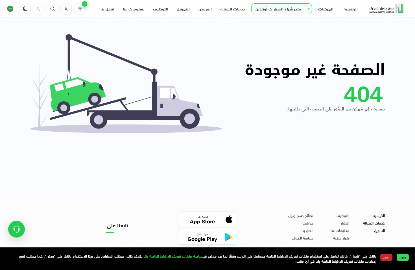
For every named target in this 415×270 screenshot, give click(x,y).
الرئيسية (351, 8)
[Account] (66, 8)
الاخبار (345, 223)
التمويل (183, 8)
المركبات (325, 8)
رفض (386, 257)
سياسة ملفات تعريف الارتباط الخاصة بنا (174, 256)
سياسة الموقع (302, 238)
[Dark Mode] (24, 8)
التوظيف (160, 8)
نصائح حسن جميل (300, 215)
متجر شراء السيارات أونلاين (278, 8)
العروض (205, 8)
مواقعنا (307, 223)
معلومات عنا (134, 8)
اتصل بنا (107, 8)
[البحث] (52, 9)
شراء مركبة (341, 238)
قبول (402, 257)
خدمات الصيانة (232, 8)
